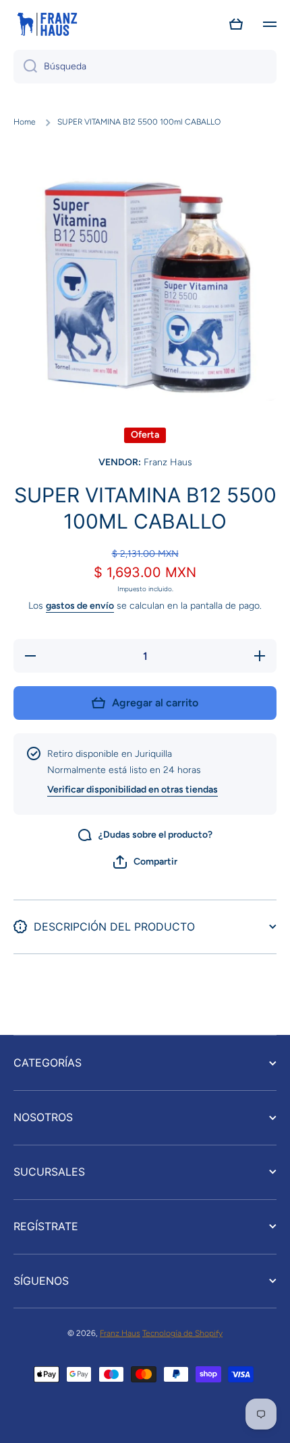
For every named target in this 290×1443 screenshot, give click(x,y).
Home (24, 122)
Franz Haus (120, 1333)
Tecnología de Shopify (182, 1333)
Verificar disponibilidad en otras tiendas (132, 789)
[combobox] (145, 66)
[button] (236, 24)
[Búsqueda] (25, 66)
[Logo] (47, 24)
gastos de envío (80, 605)
